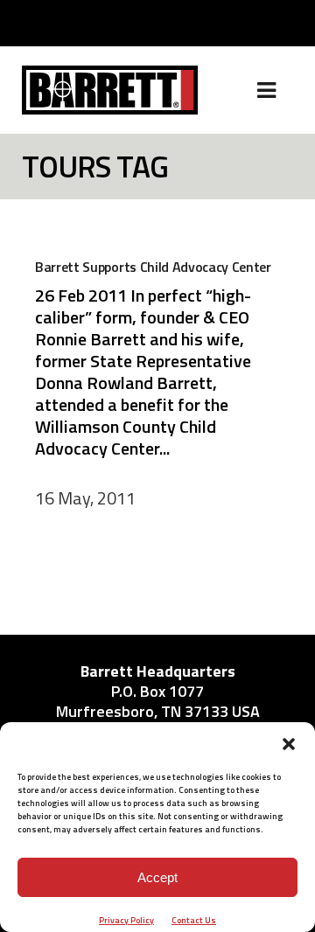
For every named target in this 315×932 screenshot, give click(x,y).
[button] (289, 744)
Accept (157, 877)
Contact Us (194, 920)
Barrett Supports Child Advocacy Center (153, 266)
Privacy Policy (126, 920)
